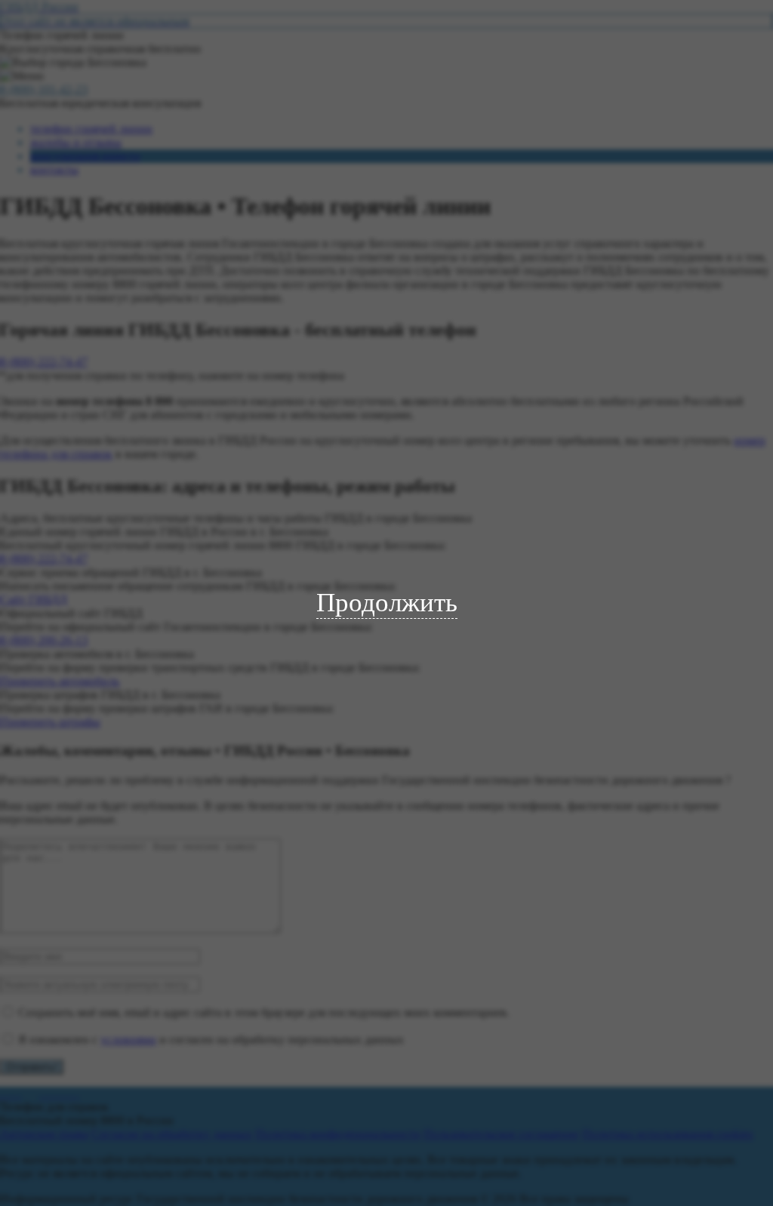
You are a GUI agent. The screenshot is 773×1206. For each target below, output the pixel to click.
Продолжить (386, 602)
